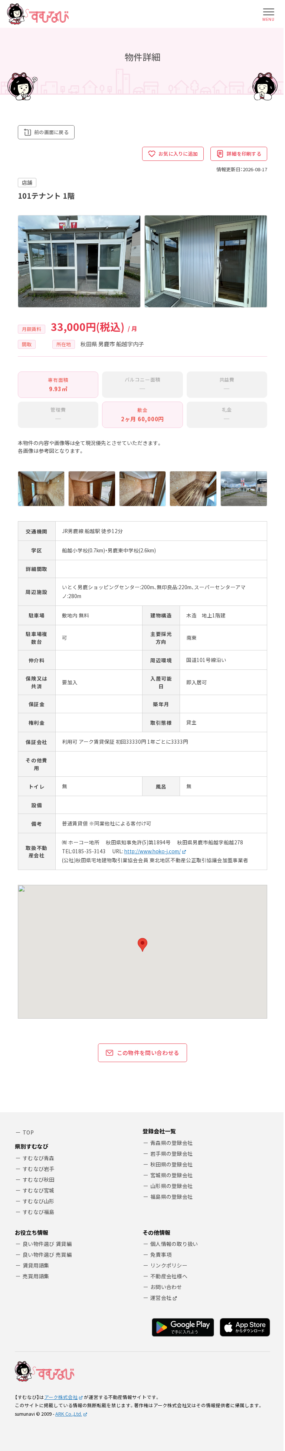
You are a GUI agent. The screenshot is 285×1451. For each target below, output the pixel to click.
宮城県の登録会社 (171, 1175)
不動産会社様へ (168, 1276)
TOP (28, 1132)
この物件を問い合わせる (148, 1052)
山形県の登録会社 (171, 1185)
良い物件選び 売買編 (47, 1254)
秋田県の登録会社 (171, 1164)
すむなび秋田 (39, 1179)
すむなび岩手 (39, 1168)
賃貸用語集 (36, 1265)
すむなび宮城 (39, 1190)
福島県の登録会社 (171, 1196)
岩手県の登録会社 (171, 1153)
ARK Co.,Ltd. (68, 1413)
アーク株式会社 (61, 1396)
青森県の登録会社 (171, 1142)
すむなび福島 (39, 1211)
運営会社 (160, 1297)
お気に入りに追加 (178, 153)
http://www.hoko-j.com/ (152, 851)
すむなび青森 (39, 1158)
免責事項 (160, 1254)
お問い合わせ (166, 1287)
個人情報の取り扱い (174, 1243)
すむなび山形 (39, 1201)
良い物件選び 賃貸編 (47, 1243)
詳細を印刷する (244, 153)
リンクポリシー (168, 1265)
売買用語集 (36, 1276)
